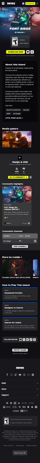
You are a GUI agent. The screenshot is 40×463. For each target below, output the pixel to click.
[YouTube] (20, 339)
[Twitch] (27, 339)
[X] (24, 339)
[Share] (32, 52)
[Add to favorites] (28, 52)
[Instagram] (34, 339)
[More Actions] (30, 177)
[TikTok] (31, 339)
